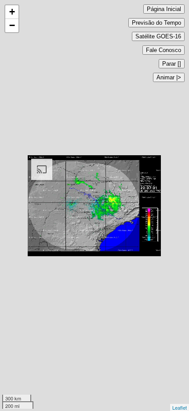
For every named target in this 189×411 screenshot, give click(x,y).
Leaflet (179, 407)
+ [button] (12, 11)
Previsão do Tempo (156, 22)
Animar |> (168, 77)
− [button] (12, 25)
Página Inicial (164, 9)
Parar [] (171, 63)
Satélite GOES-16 (158, 36)
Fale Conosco (163, 50)
